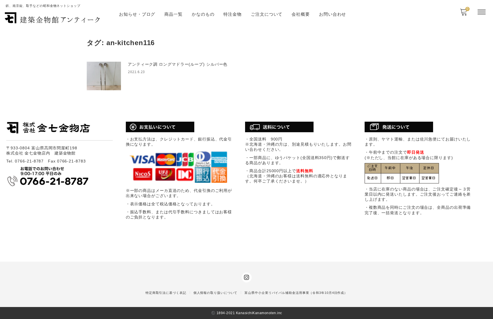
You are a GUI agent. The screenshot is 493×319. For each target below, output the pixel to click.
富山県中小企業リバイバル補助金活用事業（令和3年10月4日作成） (296, 292)
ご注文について (266, 14)
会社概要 (301, 14)
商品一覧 (173, 14)
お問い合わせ (332, 14)
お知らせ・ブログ (137, 14)
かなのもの (203, 14)
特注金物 (232, 14)
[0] (463, 14)
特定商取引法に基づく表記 (166, 292)
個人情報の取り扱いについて (215, 292)
